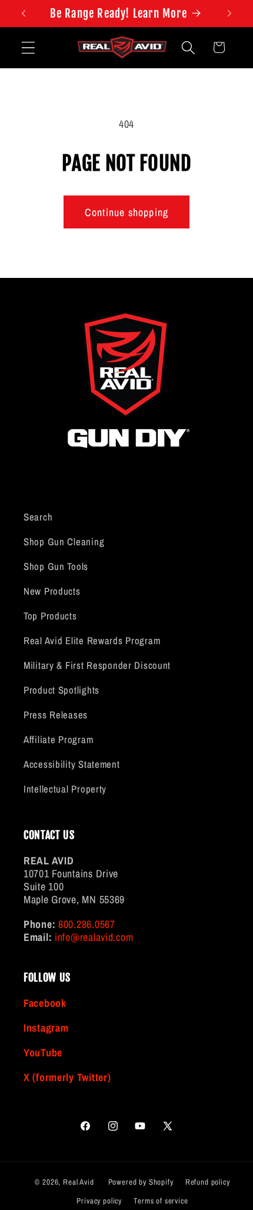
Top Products (50, 615)
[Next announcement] (229, 13)
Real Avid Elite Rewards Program (92, 640)
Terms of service (161, 1200)
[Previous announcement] (23, 13)
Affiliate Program (58, 739)
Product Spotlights (61, 690)
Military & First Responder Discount (97, 665)
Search (38, 516)
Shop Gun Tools (56, 566)
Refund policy (207, 1181)
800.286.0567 (86, 924)
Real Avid (78, 1181)
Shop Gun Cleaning (64, 541)
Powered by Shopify (141, 1181)
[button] (28, 47)
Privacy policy (99, 1200)
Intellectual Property (65, 789)
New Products (52, 591)
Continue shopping (126, 212)
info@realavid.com (94, 937)
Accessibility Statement (72, 764)
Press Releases (56, 714)
